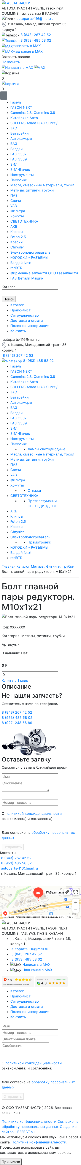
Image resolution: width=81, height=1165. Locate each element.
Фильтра (17, 211)
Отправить (12, 847)
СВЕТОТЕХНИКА (24, 221)
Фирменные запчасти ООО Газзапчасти (44, 273)
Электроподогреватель (30, 252)
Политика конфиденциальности (29, 1121)
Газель (16, 102)
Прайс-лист (20, 310)
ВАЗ (13, 143)
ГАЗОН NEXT (21, 107)
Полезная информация (29, 325)
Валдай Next (21, 263)
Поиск (8, 299)
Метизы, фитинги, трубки (32, 190)
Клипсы (16, 231)
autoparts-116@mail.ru (35, 18)
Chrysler (17, 247)
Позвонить (11, 62)
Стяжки (34, 490)
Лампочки (18, 180)
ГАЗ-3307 (18, 154)
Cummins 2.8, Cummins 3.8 (32, 112)
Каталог (17, 305)
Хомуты (17, 216)
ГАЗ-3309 (18, 159)
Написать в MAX (36, 964)
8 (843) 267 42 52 (36, 35)
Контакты (18, 331)
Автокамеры (21, 138)
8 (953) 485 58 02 (36, 40)
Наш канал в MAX (37, 970)
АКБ (13, 226)
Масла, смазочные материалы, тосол (42, 185)
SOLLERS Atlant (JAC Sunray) (34, 123)
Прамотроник (39, 542)
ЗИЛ (13, 164)
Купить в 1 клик (15, 680)
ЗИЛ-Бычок (20, 169)
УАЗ (13, 206)
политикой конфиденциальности (33, 813)
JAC (13, 128)
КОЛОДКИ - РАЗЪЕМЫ (29, 257)
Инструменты (22, 175)
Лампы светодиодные (46, 449)
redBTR (16, 268)
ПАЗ (13, 195)
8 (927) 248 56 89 (17, 723)
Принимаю (11, 1162)
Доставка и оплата (26, 320)
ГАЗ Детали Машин (26, 278)
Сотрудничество (24, 315)
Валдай (16, 149)
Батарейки (19, 133)
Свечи (15, 200)
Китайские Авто (24, 118)
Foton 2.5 (18, 237)
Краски (16, 242)
